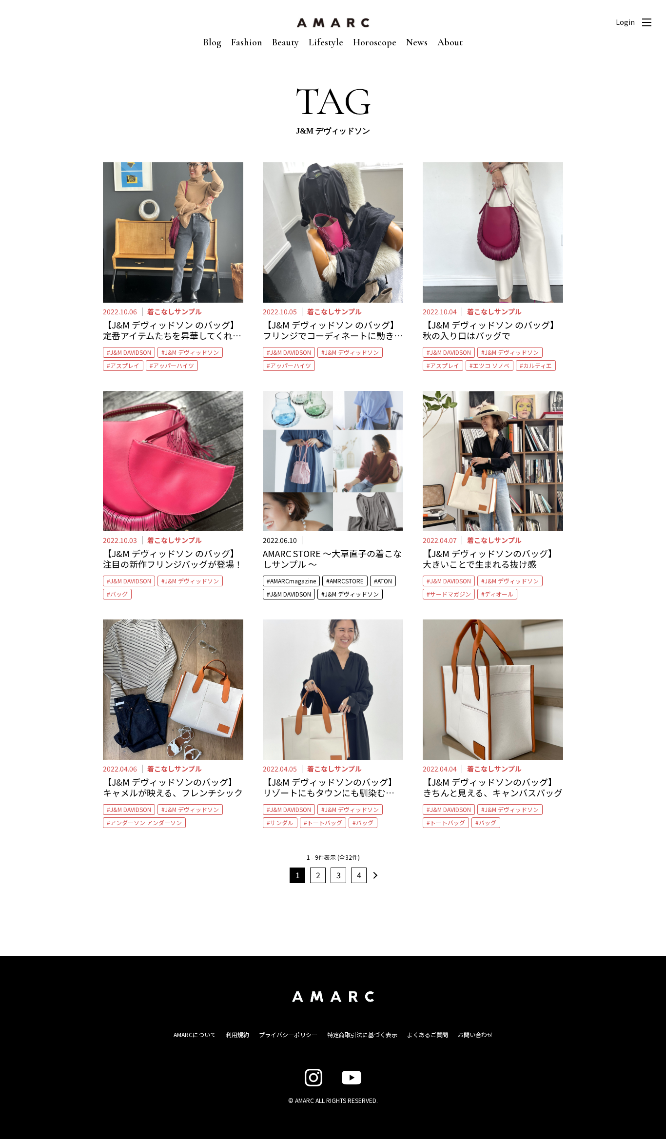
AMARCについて (195, 1034)
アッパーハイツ (173, 365)
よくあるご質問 (427, 1034)
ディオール (499, 594)
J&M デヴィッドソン (192, 352)
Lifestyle (326, 42)
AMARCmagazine (293, 581)
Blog (212, 42)
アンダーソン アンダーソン (146, 822)
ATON (384, 581)
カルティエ (537, 365)
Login (625, 22)
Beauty (285, 42)
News (417, 42)
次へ (374, 875)
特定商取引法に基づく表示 (362, 1034)
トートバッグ (324, 822)
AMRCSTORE (347, 581)
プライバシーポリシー (288, 1034)
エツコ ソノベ (491, 365)
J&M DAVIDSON (130, 352)
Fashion (246, 42)
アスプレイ (124, 365)
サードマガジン (450, 594)
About (450, 42)
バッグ (119, 594)
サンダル (282, 822)
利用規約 (237, 1034)
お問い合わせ (475, 1034)
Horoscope (374, 42)
